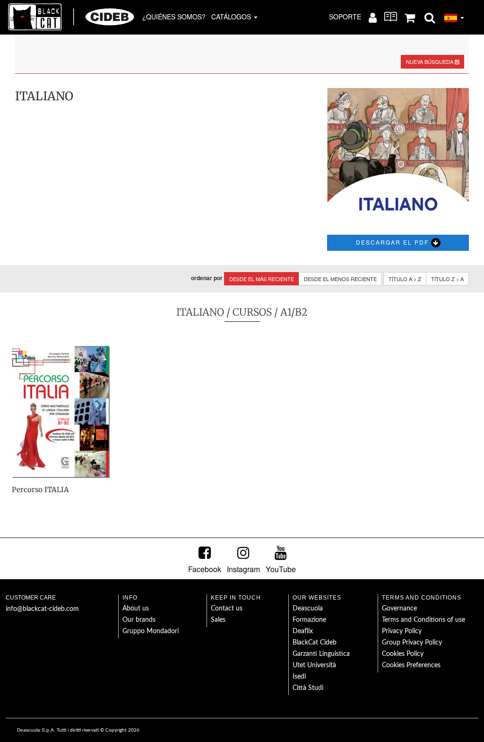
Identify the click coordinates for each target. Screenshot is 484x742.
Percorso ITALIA (40, 489)
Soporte (345, 16)
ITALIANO (200, 312)
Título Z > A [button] (447, 279)
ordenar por (207, 278)
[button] (430, 17)
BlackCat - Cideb (71, 16)
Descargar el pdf (393, 242)
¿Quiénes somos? (174, 16)
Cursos (252, 312)
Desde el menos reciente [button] (340, 279)
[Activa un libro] (390, 16)
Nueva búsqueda (430, 61)
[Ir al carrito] (410, 17)
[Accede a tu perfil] (372, 17)
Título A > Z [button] (405, 279)
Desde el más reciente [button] (261, 279)
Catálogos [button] (232, 16)
